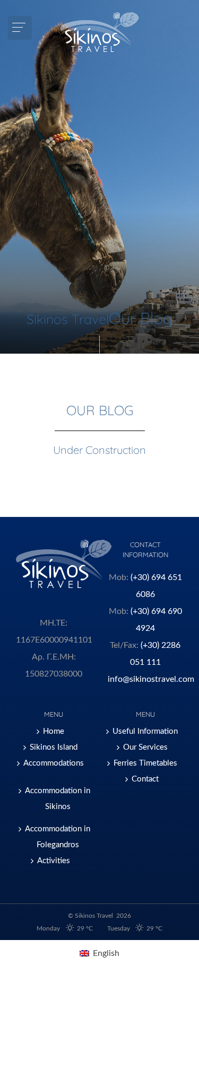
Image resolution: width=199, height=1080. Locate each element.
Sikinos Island (53, 747)
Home (53, 731)
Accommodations (53, 763)
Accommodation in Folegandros (57, 837)
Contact (145, 779)
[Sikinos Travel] (99, 32)
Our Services (145, 747)
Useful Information (145, 731)
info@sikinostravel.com (151, 679)
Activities (53, 861)
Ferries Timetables (145, 763)
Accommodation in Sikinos (57, 799)
